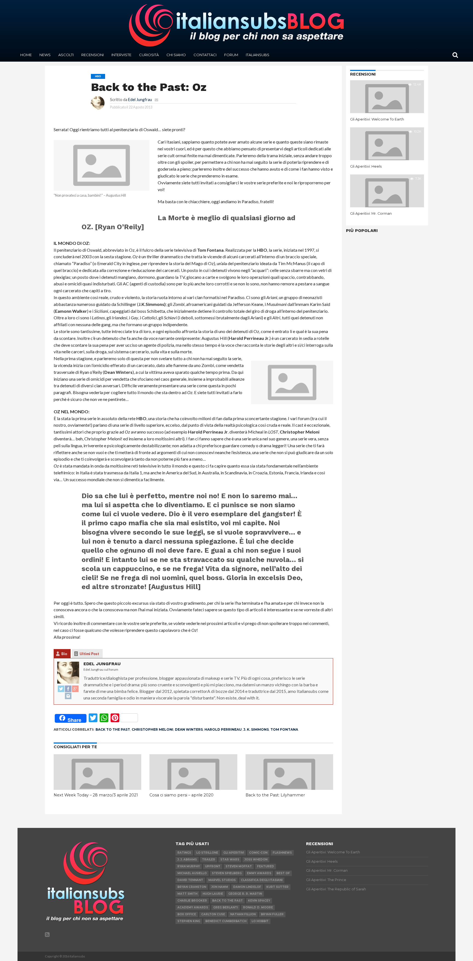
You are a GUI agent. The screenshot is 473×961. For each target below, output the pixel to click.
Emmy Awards (259, 873)
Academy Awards (192, 907)
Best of (283, 873)
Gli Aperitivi (233, 852)
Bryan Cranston (191, 887)
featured (265, 866)
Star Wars (229, 859)
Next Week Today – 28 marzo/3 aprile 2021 (96, 795)
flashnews (282, 852)
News (45, 55)
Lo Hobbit (260, 921)
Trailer (208, 859)
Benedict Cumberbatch (225, 921)
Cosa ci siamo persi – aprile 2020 (181, 795)
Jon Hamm (219, 887)
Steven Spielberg (227, 873)
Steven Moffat (239, 866)
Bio (64, 654)
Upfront (212, 866)
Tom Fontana (284, 729)
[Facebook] (68, 689)
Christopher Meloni (152, 729)
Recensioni (92, 55)
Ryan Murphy (188, 866)
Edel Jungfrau (140, 99)
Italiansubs (257, 55)
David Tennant (190, 880)
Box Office (186, 914)
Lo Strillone (207, 852)
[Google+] (75, 689)
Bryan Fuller (272, 914)
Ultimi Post (89, 654)
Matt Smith (187, 894)
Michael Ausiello (192, 873)
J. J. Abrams (187, 859)
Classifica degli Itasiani (261, 880)
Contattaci (205, 55)
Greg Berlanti (225, 907)
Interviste (121, 55)
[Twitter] (61, 689)
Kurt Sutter (277, 887)
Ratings (184, 852)
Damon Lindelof (247, 887)
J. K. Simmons (256, 729)
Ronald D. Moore (258, 907)
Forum (231, 55)
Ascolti (66, 55)
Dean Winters (189, 729)
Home (26, 55)
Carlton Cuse (213, 914)
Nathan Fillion (243, 914)
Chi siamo (176, 55)
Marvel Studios (222, 880)
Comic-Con (258, 852)
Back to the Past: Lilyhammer (275, 795)
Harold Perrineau (223, 729)
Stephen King (188, 921)
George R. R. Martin (245, 894)
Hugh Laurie (213, 894)
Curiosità (149, 55)
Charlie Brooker (192, 900)
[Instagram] (68, 696)
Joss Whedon (255, 859)
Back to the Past (113, 729)
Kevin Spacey (259, 900)
